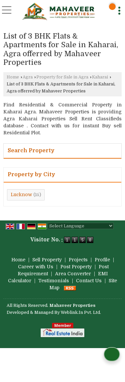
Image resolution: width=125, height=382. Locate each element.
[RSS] (70, 287)
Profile (102, 259)
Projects (78, 259)
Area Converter (73, 273)
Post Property (76, 266)
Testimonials (53, 280)
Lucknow (21, 194)
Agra (28, 77)
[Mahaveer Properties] (58, 12)
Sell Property (47, 259)
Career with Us (35, 266)
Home (13, 77)
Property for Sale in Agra (62, 77)
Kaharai (100, 77)
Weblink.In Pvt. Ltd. (81, 312)
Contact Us (89, 280)
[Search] (112, 6)
